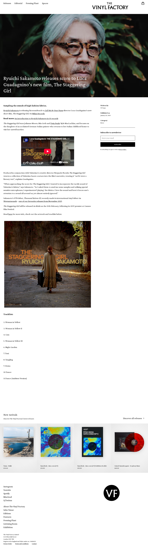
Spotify (6, 493)
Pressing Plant (32, 3)
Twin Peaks (55, 123)
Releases (7, 3)
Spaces (45, 3)
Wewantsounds (10, 201)
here (10, 214)
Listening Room (10, 524)
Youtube (7, 490)
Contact (34, 543)
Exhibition (8, 527)
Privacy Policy (7, 543)
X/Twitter (7, 500)
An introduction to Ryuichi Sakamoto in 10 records (36, 118)
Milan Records (38, 113)
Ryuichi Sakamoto (11, 110)
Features (7, 517)
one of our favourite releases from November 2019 (40, 201)
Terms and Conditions (22, 543)
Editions (7, 513)
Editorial (18, 3)
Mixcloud (7, 497)
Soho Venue (8, 510)
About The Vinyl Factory (14, 506)
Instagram (8, 486)
